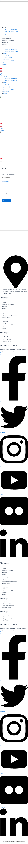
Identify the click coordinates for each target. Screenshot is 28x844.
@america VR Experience (11, 31)
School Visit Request (8, 340)
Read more (6, 200)
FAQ (4, 302)
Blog (4, 308)
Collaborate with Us (8, 304)
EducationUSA (7, 38)
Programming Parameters (10, 315)
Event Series (8, 36)
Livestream (6, 42)
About (5, 27)
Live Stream (6, 317)
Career (5, 44)
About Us (5, 301)
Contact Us (6, 312)
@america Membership (11, 29)
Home (3, 165)
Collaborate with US (8, 40)
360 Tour (5, 336)
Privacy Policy (7, 341)
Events (5, 33)
